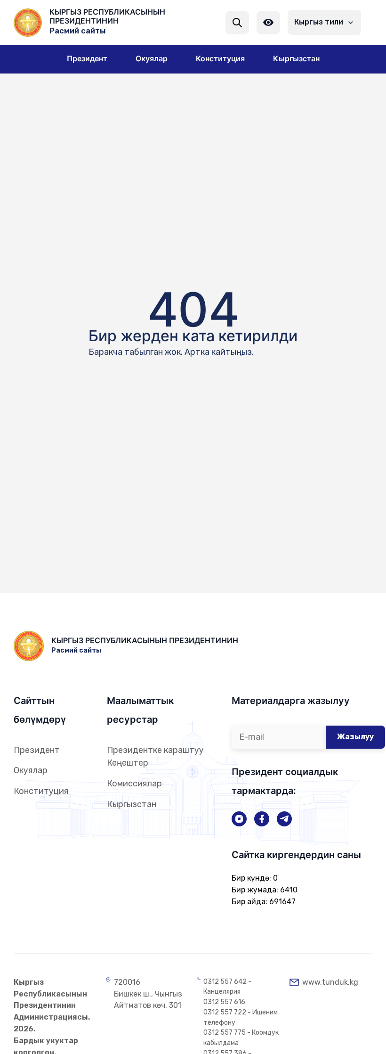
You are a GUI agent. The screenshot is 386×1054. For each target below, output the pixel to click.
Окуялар (31, 770)
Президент (37, 750)
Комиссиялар (134, 783)
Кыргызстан (131, 804)
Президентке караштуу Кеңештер (155, 756)
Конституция (41, 791)
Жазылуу (355, 736)
